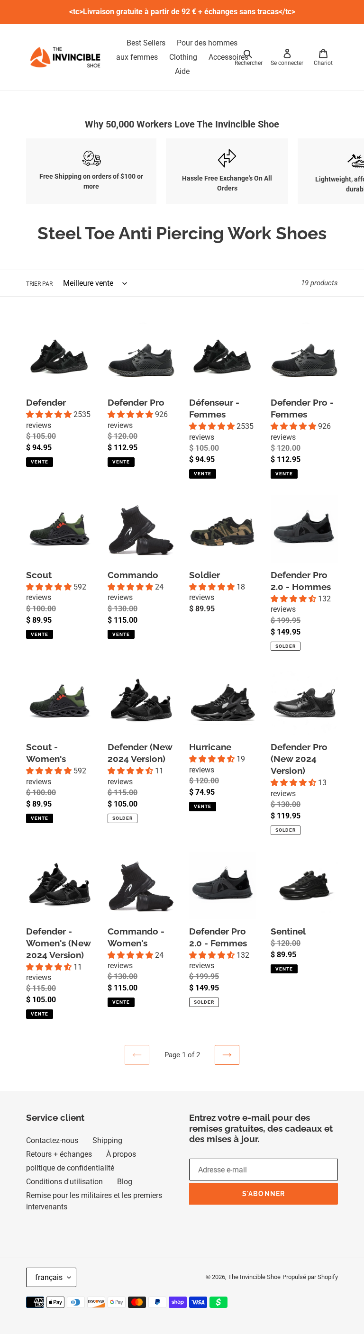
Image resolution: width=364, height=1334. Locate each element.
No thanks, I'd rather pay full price (139, 704)
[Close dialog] (312, 598)
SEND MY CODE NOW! (136, 680)
